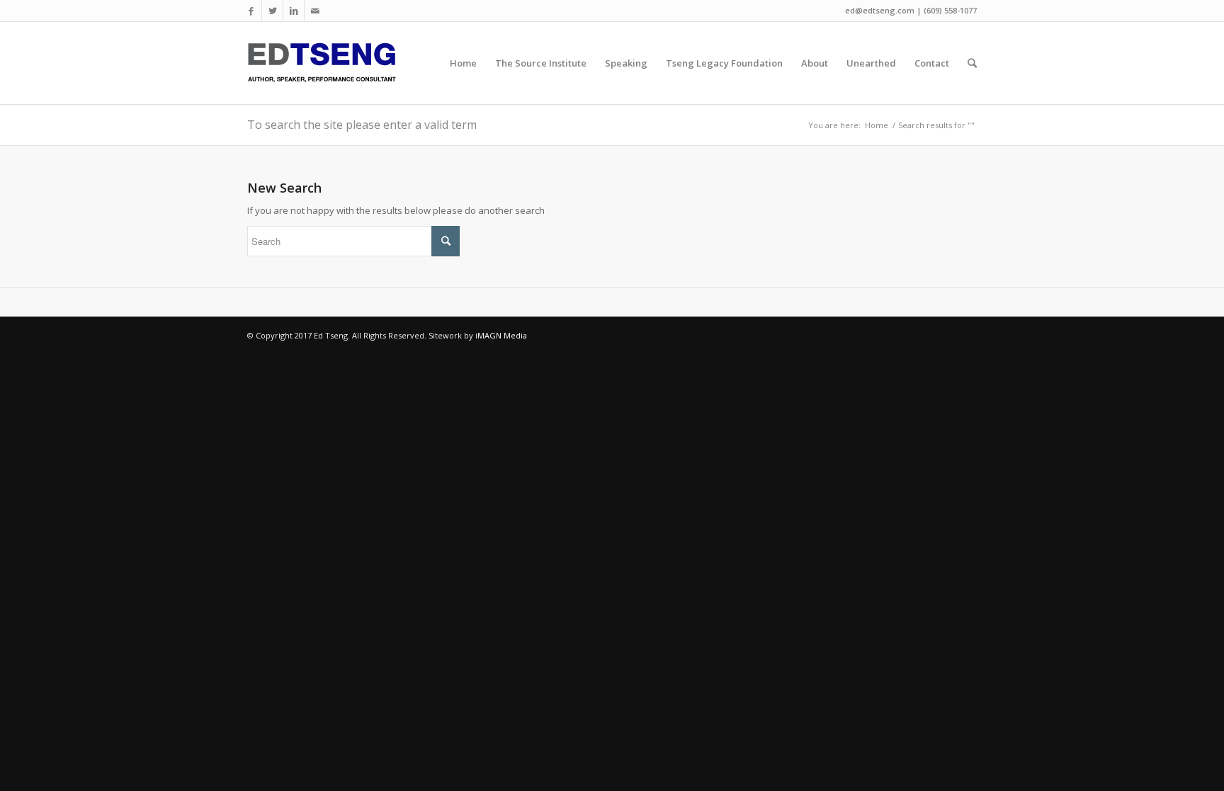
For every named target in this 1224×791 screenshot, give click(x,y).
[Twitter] (272, 10)
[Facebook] (251, 10)
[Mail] (315, 10)
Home (876, 125)
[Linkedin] (293, 10)
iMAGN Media (501, 335)
